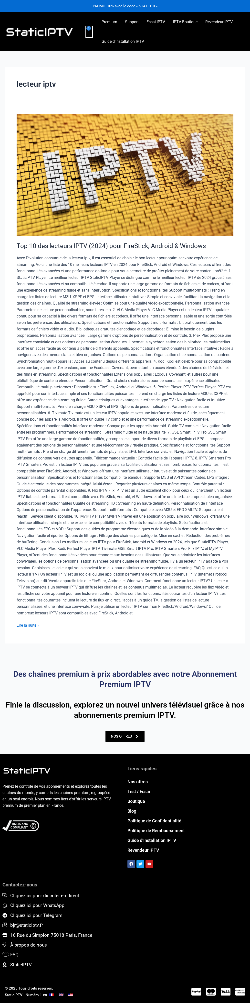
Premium (109, 22)
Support (132, 22)
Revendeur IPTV (219, 22)
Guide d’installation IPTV (123, 41)
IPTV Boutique (185, 22)
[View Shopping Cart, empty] (89, 32)
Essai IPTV (155, 22)
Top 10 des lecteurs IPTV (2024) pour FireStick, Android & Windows (111, 246)
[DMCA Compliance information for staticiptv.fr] (58, 825)
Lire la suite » (28, 625)
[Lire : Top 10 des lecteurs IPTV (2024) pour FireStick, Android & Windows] (125, 175)
